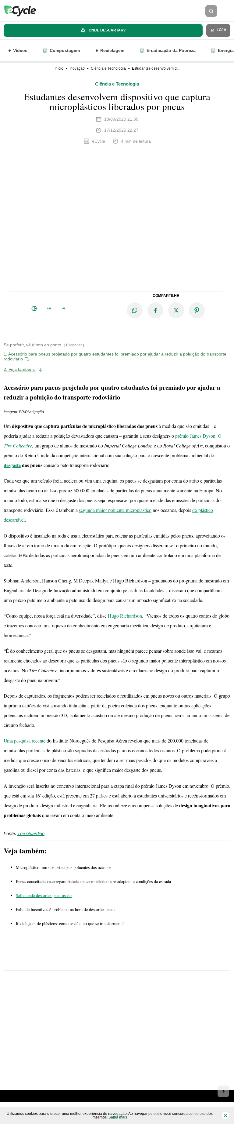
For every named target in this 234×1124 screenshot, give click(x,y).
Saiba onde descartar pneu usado (44, 895)
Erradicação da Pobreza (171, 50)
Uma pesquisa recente (24, 740)
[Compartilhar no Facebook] (155, 310)
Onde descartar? (107, 30)
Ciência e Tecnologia (108, 68)
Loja (221, 30)
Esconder (74, 345)
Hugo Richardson (125, 615)
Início (59, 68)
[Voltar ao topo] (223, 1091)
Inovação (77, 68)
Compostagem (65, 50)
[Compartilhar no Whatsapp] (135, 310)
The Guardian (30, 833)
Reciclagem (112, 50)
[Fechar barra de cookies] (225, 1115)
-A (63, 308)
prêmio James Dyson (195, 435)
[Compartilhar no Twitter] (176, 310)
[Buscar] (211, 11)
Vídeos (20, 50)
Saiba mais (117, 1117)
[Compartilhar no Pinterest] (197, 310)
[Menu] (227, 11)
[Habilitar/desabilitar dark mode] (34, 308)
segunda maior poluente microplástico (115, 510)
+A (49, 308)
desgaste (12, 465)
